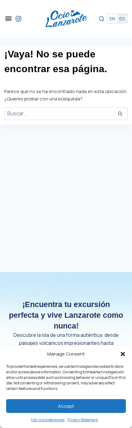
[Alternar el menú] (8, 18)
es (122, 18)
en (112, 18)
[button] (123, 354)
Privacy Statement (83, 419)
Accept (66, 406)
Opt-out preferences (47, 419)
